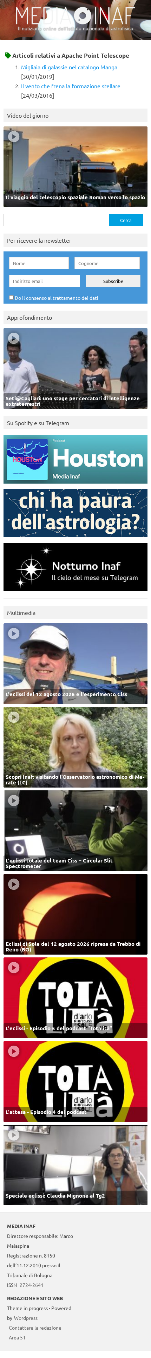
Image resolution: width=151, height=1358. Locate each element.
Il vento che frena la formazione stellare (70, 85)
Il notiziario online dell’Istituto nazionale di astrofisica (75, 28)
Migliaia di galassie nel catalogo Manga (69, 66)
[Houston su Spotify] (75, 485)
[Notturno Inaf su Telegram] (75, 593)
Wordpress (26, 1318)
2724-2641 (32, 1285)
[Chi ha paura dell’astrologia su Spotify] (75, 539)
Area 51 (17, 1337)
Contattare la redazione (35, 1327)
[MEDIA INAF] (75, 23)
